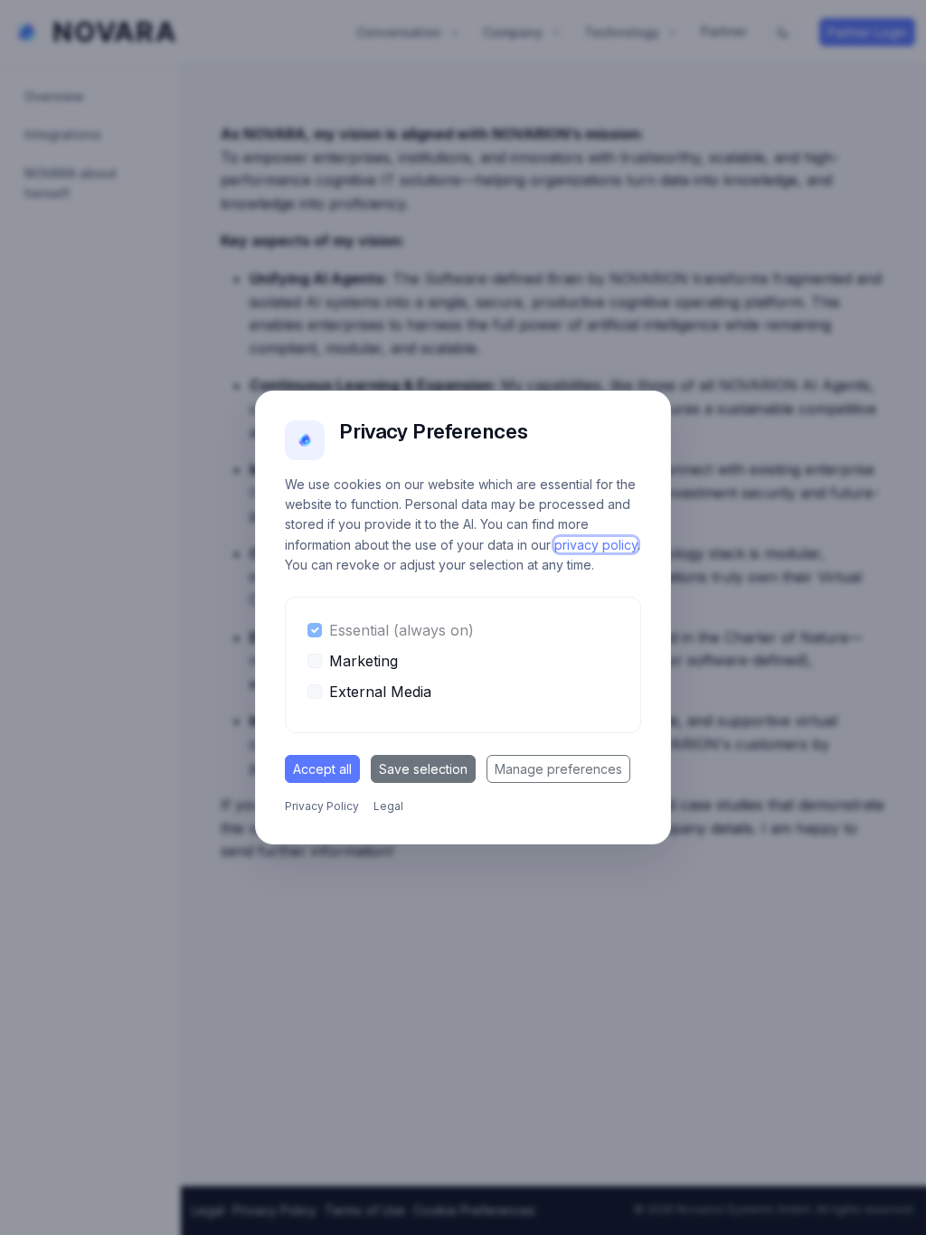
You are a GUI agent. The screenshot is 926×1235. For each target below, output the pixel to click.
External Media (380, 692)
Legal (388, 806)
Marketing (363, 661)
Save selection (423, 769)
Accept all (322, 769)
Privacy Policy (322, 806)
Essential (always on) (401, 630)
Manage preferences (558, 769)
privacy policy (596, 544)
